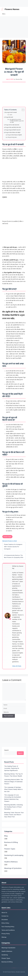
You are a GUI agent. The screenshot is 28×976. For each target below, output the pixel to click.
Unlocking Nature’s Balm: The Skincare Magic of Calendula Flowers (13, 781)
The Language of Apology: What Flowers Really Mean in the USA (13, 789)
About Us (4, 912)
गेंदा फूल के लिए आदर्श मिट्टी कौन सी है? (13, 127)
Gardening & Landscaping (13, 855)
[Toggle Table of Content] (22, 110)
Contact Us (5, 916)
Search (6, 750)
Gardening (5, 955)
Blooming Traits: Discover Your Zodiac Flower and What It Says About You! (14, 814)
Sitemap (4, 937)
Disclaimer (5, 919)
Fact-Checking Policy (8, 926)
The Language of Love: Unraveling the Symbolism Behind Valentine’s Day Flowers (12, 798)
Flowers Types (7, 536)
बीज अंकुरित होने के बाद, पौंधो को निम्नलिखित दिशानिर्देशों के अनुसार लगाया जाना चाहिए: (17, 121)
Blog (6, 836)
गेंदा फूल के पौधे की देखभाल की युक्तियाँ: (15, 135)
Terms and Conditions (8, 930)
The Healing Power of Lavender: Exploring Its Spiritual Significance (11, 768)
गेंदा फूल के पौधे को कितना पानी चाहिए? (12, 132)
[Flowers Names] (2, 9)
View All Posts (16, 666)
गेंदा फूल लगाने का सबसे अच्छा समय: (12, 124)
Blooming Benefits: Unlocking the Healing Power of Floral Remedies (13, 807)
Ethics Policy (5, 923)
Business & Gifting (11, 842)
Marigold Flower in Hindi (9, 541)
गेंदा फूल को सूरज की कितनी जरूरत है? (13, 130)
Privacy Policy (6, 933)
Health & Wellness (11, 862)
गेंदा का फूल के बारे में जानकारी (11, 112)
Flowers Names (12, 9)
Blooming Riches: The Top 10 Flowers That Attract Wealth (13, 775)
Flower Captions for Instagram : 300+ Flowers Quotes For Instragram (13, 547)
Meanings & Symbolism (13, 868)
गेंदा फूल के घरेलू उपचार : (12, 137)
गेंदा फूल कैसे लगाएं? (9, 117)
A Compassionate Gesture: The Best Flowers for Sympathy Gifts (13, 556)
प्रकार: (11, 114)
